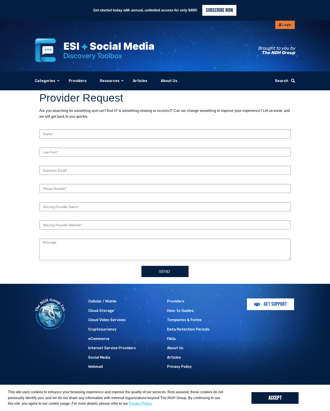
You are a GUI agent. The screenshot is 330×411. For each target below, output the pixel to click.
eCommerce (99, 339)
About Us (169, 81)
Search (281, 81)
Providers (77, 81)
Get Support (275, 304)
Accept (275, 398)
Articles (140, 81)
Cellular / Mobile (102, 301)
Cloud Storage (101, 311)
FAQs (171, 339)
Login (286, 25)
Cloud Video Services (107, 320)
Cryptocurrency (102, 329)
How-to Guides (180, 311)
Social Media (99, 357)
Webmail (95, 366)
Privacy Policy (179, 366)
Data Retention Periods (188, 329)
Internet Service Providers (112, 348)
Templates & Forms (184, 320)
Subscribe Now (219, 10)
